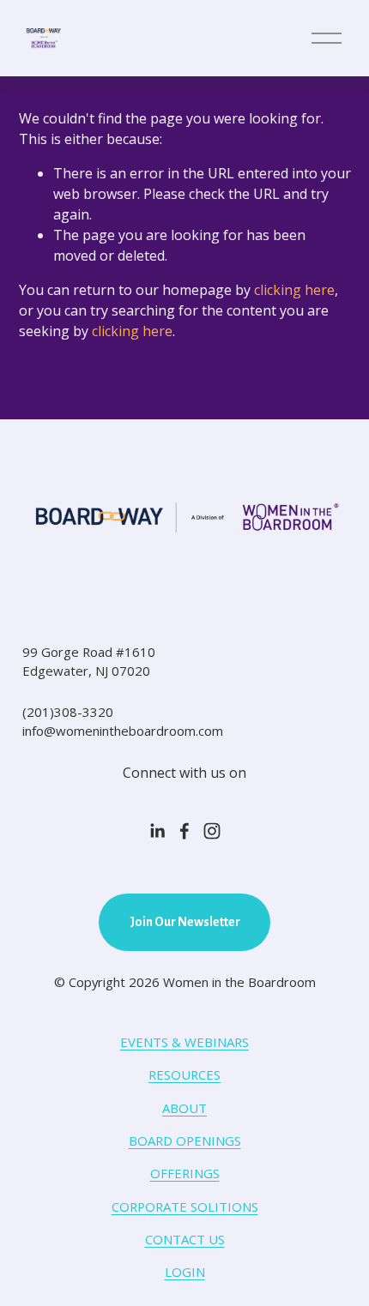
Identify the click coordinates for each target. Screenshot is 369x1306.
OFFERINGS (185, 1173)
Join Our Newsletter (185, 922)
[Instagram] (212, 831)
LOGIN (185, 1271)
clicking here (294, 289)
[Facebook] (184, 831)
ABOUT (184, 1107)
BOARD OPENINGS (185, 1140)
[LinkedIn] (157, 831)
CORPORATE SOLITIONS (185, 1206)
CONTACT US (185, 1239)
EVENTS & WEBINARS (184, 1041)
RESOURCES (184, 1074)
